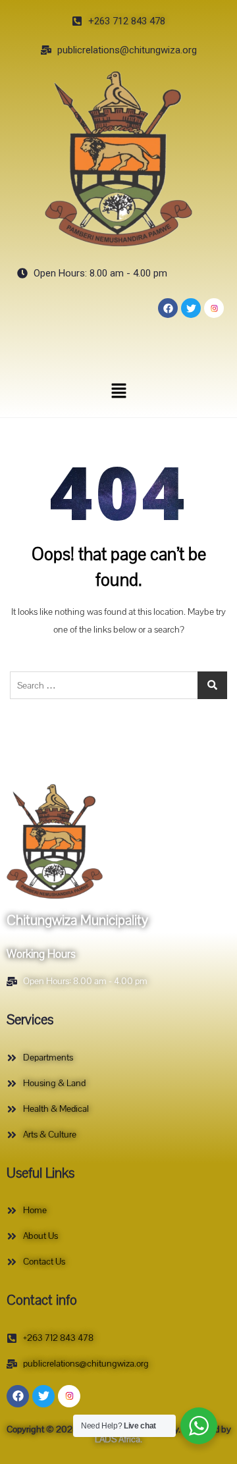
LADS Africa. (118, 1439)
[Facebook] (168, 308)
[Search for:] (118, 685)
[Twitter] (191, 308)
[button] (118, 390)
